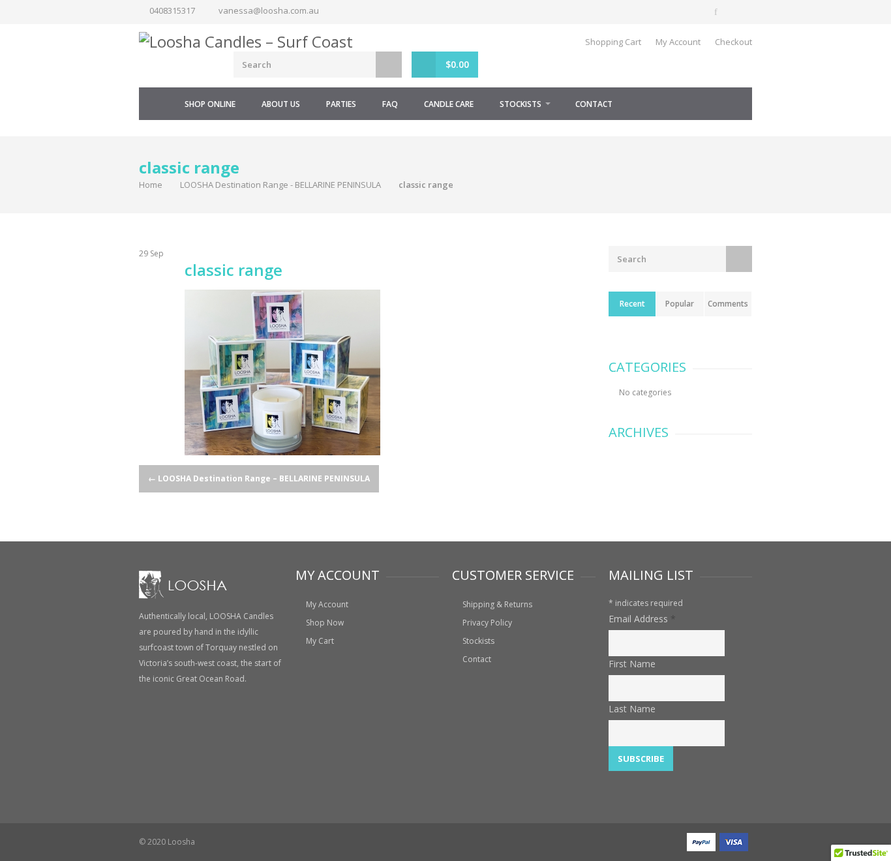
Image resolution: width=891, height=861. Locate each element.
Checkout (733, 42)
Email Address (642, 618)
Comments (728, 303)
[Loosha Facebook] (717, 11)
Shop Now (325, 622)
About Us (281, 104)
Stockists (520, 104)
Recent (632, 303)
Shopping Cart (613, 42)
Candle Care (449, 104)
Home (155, 103)
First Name (632, 663)
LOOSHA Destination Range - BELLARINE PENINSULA (280, 184)
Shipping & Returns (497, 604)
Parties (341, 104)
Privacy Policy (487, 622)
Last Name (632, 708)
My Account (678, 42)
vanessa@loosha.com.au (269, 10)
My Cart (320, 640)
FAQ (390, 104)
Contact (593, 104)
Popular (679, 303)
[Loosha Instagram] (740, 11)
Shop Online (210, 104)
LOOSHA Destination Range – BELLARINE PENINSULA (259, 478)
